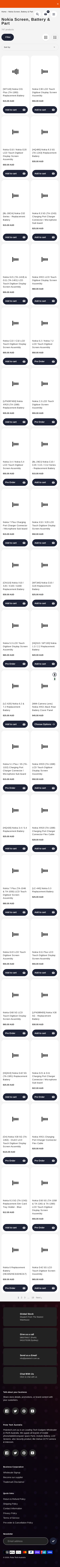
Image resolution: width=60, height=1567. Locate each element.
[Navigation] (54, 14)
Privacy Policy (10, 1513)
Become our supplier (13, 1477)
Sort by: (7, 47)
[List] (55, 37)
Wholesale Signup (11, 1472)
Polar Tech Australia (18, 1557)
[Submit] (53, 1541)
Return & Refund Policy (14, 1499)
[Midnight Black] (54, 674)
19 (33, 1297)
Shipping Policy (10, 1504)
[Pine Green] (54, 679)
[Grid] (45, 37)
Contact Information (12, 1508)
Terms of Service (11, 1518)
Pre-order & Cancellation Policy (18, 1522)
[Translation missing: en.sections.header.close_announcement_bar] (57, 3)
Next (38, 1297)
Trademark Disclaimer (13, 1482)
